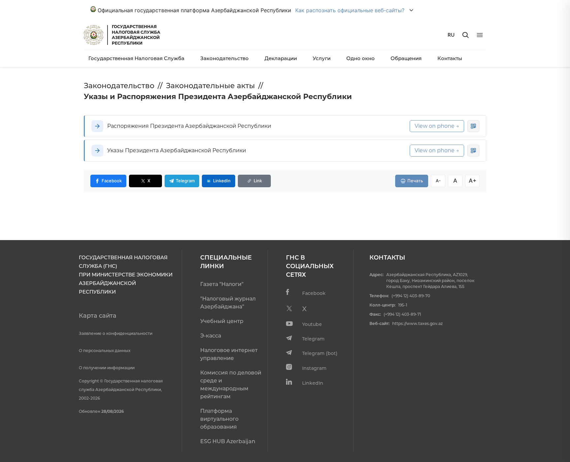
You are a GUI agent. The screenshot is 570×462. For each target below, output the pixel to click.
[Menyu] (479, 35)
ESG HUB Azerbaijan (227, 441)
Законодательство (224, 58)
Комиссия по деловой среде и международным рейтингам (230, 385)
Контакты (449, 58)
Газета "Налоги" (221, 284)
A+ (472, 180)
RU (451, 35)
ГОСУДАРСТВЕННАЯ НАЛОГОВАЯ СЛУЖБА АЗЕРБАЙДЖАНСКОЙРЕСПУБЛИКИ (136, 35)
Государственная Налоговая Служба (136, 58)
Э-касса (210, 336)
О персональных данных (104, 350)
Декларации (281, 58)
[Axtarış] (465, 35)
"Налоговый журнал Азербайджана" (228, 303)
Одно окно (360, 58)
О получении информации (107, 367)
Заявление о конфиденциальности (115, 333)
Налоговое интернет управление (229, 354)
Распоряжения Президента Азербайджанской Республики (189, 126)
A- (438, 180)
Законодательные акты (210, 85)
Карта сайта (97, 315)
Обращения (406, 58)
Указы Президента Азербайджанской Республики (176, 150)
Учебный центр (221, 321)
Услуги (322, 58)
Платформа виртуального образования (219, 419)
